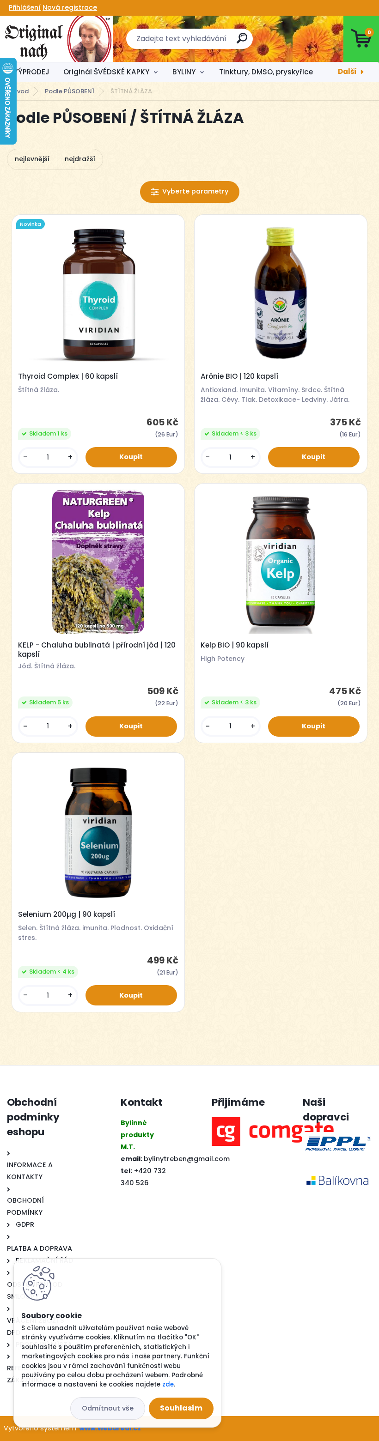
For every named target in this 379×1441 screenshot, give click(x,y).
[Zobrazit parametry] (189, 192)
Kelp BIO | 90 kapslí (235, 645)
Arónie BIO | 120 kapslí (239, 376)
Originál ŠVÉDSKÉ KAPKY (106, 72)
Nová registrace (70, 7)
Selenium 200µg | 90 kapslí (66, 914)
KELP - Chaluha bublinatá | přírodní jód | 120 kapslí (97, 650)
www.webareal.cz (110, 1428)
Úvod (21, 91)
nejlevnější (32, 158)
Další (347, 71)
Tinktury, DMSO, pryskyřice (266, 72)
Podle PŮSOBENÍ (69, 91)
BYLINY (184, 72)
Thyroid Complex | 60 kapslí (68, 376)
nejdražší (80, 158)
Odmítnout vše (108, 1408)
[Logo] (56, 39)
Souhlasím (181, 1408)
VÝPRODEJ (31, 72)
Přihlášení (25, 7)
